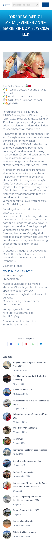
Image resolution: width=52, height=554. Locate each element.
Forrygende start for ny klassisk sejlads (30, 450)
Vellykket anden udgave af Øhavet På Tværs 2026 (29, 364)
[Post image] (7, 365)
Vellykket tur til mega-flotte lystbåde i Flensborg (29, 378)
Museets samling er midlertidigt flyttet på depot (31, 402)
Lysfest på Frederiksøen (23, 472)
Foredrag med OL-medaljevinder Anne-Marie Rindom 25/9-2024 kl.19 (30, 485)
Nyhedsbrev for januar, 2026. (25, 428)
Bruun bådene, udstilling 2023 (26, 510)
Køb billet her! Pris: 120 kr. (18, 270)
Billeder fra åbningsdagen (24, 532)
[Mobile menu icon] (45, 4)
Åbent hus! (18, 439)
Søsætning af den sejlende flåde (27, 461)
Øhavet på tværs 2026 (22, 390)
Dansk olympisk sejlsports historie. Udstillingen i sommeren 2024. (28, 498)
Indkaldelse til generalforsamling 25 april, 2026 (31, 416)
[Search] (36, 4)
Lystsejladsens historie (23, 521)
